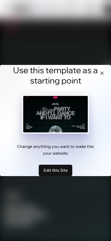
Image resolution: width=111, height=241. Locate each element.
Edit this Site (55, 170)
